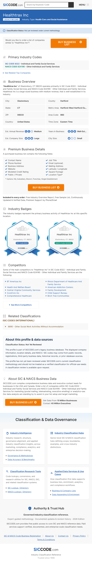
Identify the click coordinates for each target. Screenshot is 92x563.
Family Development (57, 290)
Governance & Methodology (20, 455)
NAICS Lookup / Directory (19, 492)
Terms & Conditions (46, 539)
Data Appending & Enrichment (65, 494)
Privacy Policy (79, 536)
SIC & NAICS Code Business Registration (22, 536)
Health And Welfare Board (18, 287)
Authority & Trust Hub (49, 508)
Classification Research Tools (25, 471)
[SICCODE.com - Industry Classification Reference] (46, 549)
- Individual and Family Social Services (30, 64)
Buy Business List (67, 43)
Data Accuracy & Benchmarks (21, 459)
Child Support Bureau (57, 293)
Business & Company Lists (64, 490)
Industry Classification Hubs (69, 433)
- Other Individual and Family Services (32, 66)
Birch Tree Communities (58, 296)
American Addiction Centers (60, 287)
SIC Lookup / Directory (18, 488)
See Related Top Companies (17, 73)
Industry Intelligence (21, 433)
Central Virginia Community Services (23, 290)
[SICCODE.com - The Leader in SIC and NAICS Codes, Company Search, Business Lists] (13, 5)
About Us (49, 536)
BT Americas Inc (14, 281)
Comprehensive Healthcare (19, 296)
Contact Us (63, 536)
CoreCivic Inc (13, 293)
